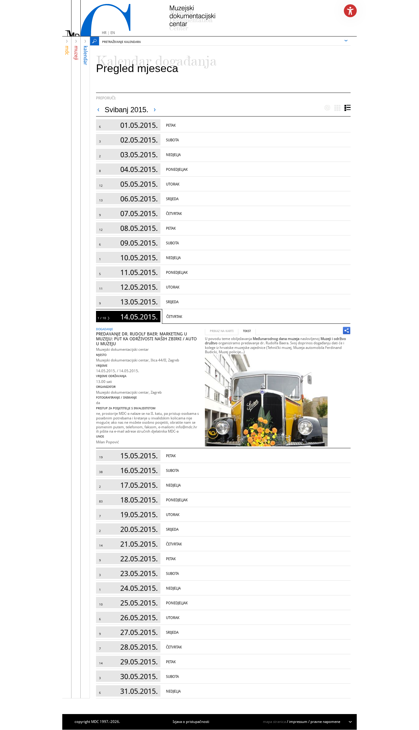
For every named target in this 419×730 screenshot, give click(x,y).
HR (104, 33)
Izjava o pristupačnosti (191, 722)
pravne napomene (325, 722)
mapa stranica (274, 722)
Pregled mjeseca (137, 68)
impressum (298, 722)
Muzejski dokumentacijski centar (122, 349)
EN (112, 33)
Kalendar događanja (156, 58)
